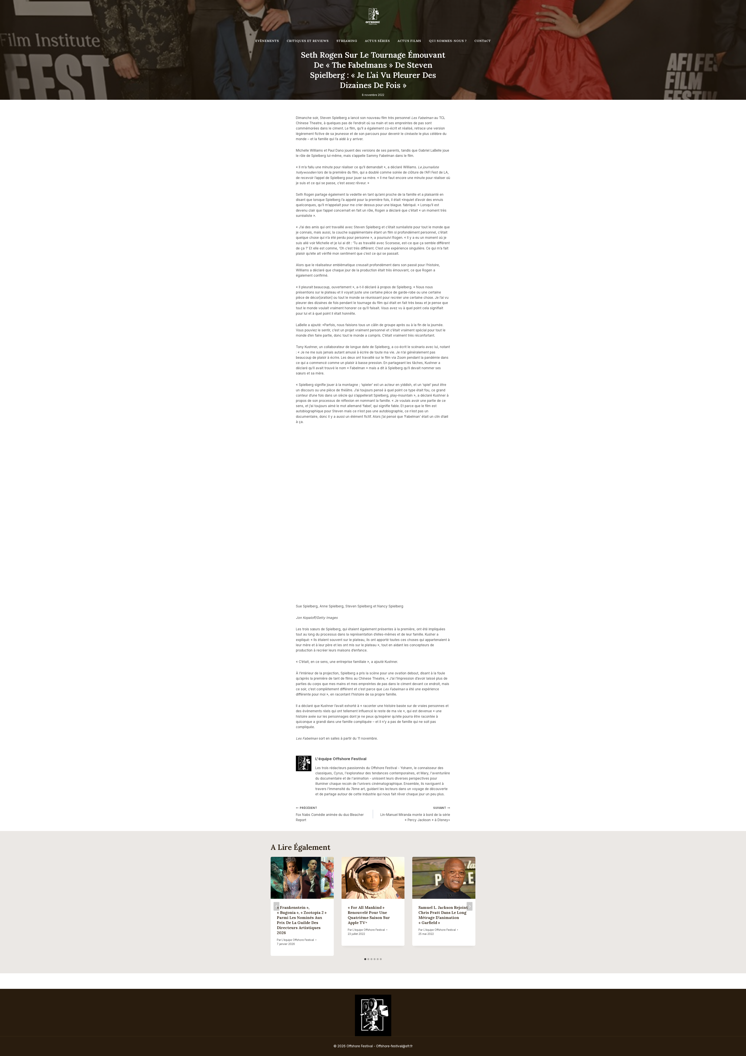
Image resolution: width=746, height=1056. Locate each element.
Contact (482, 41)
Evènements (267, 41)
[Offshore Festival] (373, 16)
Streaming (346, 41)
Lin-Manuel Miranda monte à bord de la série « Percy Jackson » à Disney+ (415, 814)
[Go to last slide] (276, 906)
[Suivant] (469, 906)
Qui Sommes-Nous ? (448, 41)
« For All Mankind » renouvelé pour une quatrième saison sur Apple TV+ (369, 915)
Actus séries (377, 41)
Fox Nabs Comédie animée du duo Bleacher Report (330, 814)
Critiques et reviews (308, 41)
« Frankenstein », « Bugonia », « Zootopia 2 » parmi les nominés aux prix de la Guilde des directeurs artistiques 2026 (302, 920)
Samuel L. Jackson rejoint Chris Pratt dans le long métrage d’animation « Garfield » (443, 915)
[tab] (365, 959)
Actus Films (409, 41)
